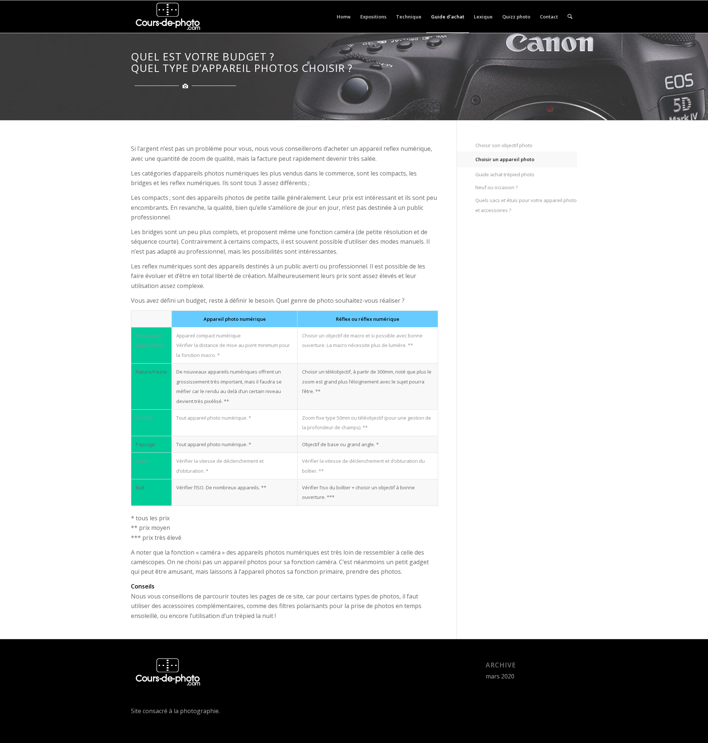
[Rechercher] (570, 16)
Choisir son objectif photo (503, 145)
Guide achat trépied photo (504, 174)
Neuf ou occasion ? (496, 187)
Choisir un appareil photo (504, 159)
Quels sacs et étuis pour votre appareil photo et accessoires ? (526, 205)
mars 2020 (500, 676)
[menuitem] (343, 16)
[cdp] (166, 16)
